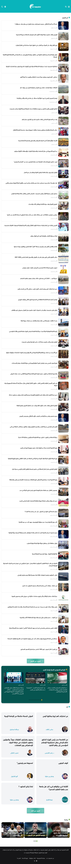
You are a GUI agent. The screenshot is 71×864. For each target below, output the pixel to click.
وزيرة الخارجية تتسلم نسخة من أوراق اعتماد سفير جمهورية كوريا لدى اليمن (38, 448)
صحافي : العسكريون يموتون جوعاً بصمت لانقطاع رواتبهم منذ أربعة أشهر (38, 77)
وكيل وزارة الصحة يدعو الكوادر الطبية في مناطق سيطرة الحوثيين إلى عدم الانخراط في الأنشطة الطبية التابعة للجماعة (30, 55)
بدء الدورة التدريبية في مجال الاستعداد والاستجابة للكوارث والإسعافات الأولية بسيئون (35, 151)
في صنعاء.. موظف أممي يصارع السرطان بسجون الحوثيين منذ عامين (39, 585)
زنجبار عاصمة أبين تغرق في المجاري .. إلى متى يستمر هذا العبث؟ (41, 511)
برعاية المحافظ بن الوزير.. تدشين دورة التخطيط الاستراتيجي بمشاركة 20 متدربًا (37, 437)
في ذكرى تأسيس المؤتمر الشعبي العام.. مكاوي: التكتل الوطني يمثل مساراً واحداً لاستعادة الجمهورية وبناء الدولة (30, 384)
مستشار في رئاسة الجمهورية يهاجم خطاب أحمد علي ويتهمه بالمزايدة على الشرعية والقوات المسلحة (32, 638)
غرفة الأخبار (49, 800)
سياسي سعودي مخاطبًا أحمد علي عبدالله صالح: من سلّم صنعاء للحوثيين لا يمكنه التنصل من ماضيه (32, 214)
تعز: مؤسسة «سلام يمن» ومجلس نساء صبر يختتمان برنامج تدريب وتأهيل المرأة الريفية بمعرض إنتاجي (31, 183)
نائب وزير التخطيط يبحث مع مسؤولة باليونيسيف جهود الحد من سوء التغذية (38, 522)
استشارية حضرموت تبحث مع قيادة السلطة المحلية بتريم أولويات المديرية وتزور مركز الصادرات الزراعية (31, 66)
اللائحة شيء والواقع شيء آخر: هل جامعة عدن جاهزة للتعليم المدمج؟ (53, 788)
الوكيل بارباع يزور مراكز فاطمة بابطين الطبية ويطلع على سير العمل (40, 172)
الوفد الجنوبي (63, 762)
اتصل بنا (19, 858)
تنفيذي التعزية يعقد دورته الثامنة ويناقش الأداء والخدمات (42, 204)
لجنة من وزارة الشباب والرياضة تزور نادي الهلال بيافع (44, 236)
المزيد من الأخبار (35, 661)
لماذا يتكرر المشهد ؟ (26, 786)
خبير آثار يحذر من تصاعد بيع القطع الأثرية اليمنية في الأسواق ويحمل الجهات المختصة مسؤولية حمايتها (31, 352)
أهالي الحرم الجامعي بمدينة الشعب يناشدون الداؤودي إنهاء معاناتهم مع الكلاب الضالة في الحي (33, 426)
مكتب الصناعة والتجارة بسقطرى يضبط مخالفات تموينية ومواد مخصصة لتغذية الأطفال (35, 130)
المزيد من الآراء (35, 810)
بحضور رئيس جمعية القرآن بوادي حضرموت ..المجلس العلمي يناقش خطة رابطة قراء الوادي (34, 193)
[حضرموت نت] (35, 6)
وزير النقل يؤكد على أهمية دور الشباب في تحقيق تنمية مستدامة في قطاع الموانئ (36, 45)
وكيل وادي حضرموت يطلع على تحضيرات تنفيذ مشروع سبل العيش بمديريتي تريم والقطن (34, 310)
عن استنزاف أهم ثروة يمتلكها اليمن (55, 715)
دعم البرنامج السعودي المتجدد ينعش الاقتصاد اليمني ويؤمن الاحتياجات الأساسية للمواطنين (57, 689)
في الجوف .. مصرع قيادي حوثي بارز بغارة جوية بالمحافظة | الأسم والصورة (38, 617)
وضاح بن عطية (49, 776)
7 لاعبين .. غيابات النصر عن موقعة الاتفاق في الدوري (35, 833)
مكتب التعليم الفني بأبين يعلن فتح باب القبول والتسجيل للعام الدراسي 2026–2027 (36, 257)
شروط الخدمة (25, 858)
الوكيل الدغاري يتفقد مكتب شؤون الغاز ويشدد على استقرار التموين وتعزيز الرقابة (37, 405)
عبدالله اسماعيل (14, 729)
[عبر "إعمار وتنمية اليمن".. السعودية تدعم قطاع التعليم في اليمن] (35, 677)
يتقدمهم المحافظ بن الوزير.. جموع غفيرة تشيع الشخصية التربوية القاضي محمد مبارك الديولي (33, 373)
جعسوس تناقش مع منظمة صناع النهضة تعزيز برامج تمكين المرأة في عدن (38, 490)
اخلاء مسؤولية (32, 858)
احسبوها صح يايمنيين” (25, 762)
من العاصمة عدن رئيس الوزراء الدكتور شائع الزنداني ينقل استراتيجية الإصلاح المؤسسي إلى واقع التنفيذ (54, 742)
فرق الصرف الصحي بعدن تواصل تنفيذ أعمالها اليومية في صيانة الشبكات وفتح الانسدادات (34, 363)
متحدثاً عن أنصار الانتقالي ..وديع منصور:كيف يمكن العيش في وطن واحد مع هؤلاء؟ (36, 24)
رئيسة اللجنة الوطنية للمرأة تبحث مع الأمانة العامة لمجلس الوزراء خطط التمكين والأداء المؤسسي (33, 331)
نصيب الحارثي (14, 753)
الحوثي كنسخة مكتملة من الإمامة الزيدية (18, 715)
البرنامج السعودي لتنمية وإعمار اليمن (54, 669)
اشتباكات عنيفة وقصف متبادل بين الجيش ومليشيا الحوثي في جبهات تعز (38, 87)
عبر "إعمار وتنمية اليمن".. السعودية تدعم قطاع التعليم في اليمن (36, 688)
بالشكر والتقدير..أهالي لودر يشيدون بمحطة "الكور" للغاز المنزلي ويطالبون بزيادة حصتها (35, 246)
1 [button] (41, 699)
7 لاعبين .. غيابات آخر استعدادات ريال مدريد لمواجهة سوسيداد (60, 832)
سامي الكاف (49, 729)
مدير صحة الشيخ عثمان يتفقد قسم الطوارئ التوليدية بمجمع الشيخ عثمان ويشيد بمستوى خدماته (33, 395)
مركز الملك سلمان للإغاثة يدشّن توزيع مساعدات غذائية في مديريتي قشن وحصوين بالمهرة (34, 596)
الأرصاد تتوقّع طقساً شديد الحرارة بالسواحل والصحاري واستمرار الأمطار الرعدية (37, 140)
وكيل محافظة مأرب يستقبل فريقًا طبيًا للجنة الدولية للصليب (42, 543)
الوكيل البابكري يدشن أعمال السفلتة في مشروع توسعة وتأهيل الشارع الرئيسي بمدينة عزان (34, 469)
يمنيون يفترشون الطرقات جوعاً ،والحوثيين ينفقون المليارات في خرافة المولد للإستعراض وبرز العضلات (18, 742)
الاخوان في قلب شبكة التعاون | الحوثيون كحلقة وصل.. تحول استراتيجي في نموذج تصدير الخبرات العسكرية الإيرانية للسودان (30, 564)
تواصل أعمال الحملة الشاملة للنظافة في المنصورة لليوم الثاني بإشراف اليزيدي (37, 299)
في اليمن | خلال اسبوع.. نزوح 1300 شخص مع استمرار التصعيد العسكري (39, 649)
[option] (57, 682)
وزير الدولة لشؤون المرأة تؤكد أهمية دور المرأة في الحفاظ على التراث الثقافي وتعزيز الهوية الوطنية (32, 458)
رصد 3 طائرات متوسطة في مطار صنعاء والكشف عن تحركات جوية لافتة (39, 320)
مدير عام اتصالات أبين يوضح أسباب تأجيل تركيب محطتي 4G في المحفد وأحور (37, 289)
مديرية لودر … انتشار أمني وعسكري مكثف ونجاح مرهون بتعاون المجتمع (38, 278)
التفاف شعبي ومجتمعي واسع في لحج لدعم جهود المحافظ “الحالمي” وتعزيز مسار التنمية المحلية (33, 628)
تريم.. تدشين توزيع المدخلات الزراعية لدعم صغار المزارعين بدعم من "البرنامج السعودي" (35, 161)
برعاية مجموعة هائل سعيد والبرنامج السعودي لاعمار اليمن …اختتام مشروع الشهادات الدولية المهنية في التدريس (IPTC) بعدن (14, 690)
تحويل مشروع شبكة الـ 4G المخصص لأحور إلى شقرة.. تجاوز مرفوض (39, 267)
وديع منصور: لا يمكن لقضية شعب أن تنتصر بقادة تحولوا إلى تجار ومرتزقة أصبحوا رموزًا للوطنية (33, 532)
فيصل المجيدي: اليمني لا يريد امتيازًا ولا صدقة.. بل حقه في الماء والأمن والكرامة (37, 98)
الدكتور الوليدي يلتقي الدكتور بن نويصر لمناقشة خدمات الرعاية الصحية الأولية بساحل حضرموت (33, 108)
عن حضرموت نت (50, 858)
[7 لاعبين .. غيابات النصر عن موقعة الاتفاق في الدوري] (35, 830)
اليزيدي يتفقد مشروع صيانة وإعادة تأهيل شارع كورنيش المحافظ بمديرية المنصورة (36, 34)
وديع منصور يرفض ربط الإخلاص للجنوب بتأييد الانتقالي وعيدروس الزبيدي (38, 416)
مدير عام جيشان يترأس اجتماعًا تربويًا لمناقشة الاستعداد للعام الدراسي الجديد (38, 501)
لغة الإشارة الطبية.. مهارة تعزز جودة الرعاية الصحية (44, 554)
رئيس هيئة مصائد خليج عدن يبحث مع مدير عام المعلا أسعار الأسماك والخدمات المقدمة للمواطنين (32, 607)
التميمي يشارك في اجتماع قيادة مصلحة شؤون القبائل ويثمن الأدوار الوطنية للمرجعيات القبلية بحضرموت (30, 225)
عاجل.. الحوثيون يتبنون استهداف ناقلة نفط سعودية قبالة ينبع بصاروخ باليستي (37, 575)
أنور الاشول (14, 776)
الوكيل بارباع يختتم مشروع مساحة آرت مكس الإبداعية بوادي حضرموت (39, 342)
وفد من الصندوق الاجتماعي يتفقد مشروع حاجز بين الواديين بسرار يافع (39, 119)
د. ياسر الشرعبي (49, 753)
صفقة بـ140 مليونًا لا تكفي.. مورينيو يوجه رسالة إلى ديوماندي (13, 832)
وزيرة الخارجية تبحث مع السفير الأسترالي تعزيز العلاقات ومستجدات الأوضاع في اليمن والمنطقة (33, 479)
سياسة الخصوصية (41, 858)
